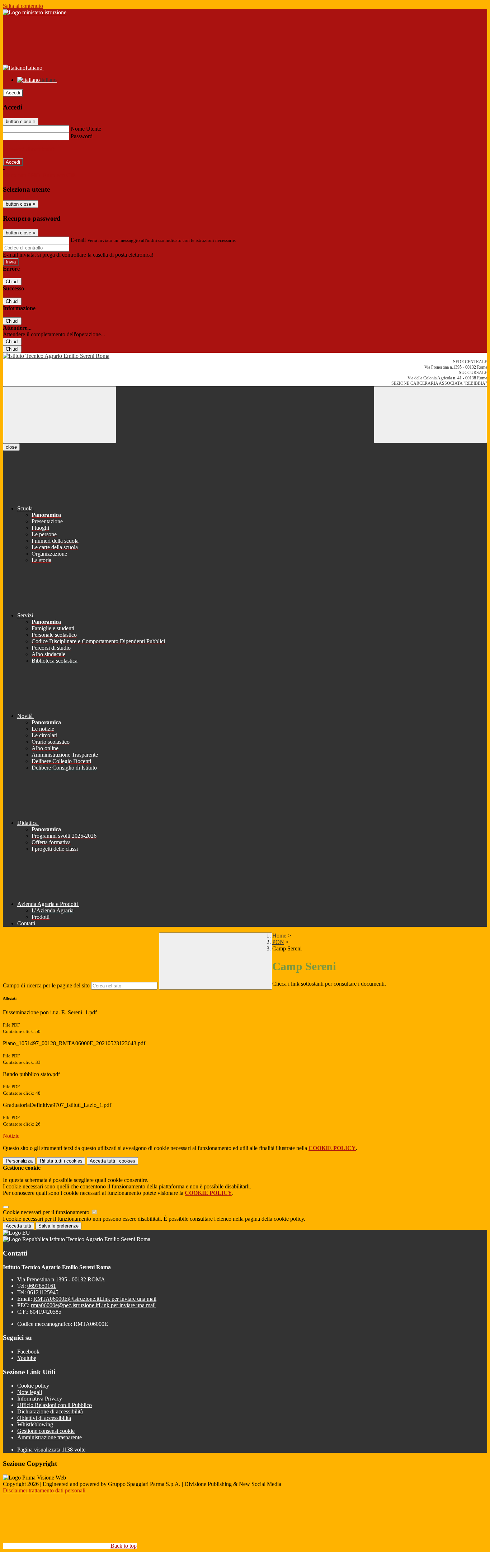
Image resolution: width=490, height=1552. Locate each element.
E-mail (78, 240)
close (11, 447)
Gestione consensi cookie (46, 1431)
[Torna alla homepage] (245, 356)
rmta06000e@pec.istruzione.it (93, 1305)
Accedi (13, 92)
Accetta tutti (112, 1161)
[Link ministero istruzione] (34, 12)
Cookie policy (33, 1386)
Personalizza (19, 1161)
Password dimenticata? (29, 149)
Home (279, 935)
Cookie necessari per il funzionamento (47, 1212)
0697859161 (41, 1286)
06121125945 (42, 1292)
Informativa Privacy (39, 1399)
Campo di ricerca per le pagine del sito (46, 985)
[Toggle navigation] (59, 414)
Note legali (29, 1392)
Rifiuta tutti (61, 1161)
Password (82, 136)
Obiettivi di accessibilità (44, 1418)
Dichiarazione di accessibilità (50, 1411)
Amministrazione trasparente (49, 1437)
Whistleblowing (35, 1424)
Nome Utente (86, 129)
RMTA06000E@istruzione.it (94, 1299)
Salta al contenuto (23, 6)
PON (278, 942)
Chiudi (12, 281)
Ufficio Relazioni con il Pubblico (54, 1405)
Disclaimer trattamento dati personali (44, 1490)
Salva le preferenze (58, 1226)
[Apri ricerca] (430, 414)
